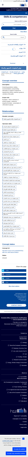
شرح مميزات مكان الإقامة (9, 236)
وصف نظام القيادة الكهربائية (9, 189)
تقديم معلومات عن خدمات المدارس (10, 201)
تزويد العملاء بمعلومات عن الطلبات (10, 177)
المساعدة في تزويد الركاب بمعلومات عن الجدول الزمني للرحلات (11, 229)
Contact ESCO (23, 337)
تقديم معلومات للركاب (8, 157)
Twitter (7, 270)
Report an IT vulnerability (20, 416)
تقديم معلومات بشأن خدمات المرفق (11, 136)
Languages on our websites (20, 418)
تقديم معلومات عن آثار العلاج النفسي (11, 226)
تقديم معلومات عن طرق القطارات (10, 148)
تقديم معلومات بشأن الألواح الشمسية (11, 170)
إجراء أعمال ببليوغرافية (8, 223)
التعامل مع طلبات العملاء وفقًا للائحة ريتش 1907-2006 (12, 133)
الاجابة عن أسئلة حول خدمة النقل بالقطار (12, 167)
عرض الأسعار (6, 139)
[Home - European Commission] (23, 4)
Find (14, 28)
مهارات (23, 71)
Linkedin (7, 278)
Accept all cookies (19, 449)
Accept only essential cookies (16, 453)
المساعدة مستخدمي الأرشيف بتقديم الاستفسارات (11, 161)
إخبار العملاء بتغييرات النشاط (9, 129)
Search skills (13, 34)
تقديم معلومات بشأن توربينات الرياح (10, 145)
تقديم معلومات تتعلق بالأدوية (9, 210)
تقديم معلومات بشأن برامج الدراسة (10, 154)
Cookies (25, 421)
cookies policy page (7, 440)
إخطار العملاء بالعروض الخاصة (9, 204)
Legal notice (24, 427)
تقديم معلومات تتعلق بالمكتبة (9, 164)
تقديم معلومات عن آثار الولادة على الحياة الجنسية (11, 174)
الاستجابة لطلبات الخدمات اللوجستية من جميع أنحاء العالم (13, 214)
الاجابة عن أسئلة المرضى (8, 207)
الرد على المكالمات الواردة (9, 220)
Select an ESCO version (21, 21)
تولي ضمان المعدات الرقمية (9, 186)
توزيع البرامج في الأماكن (8, 192)
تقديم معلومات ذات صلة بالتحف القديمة (11, 183)
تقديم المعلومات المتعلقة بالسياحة (10, 126)
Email (7, 282)
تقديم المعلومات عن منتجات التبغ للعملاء (11, 217)
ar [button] (2, 4)
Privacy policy (23, 424)
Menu (26, 13)
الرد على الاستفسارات (8, 151)
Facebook (8, 274)
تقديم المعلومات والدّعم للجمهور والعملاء (11, 119)
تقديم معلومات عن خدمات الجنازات (10, 198)
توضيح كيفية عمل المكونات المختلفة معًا (11, 180)
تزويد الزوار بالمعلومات (8, 195)
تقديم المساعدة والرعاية (15, 71)
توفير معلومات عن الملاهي (9, 142)
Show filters (23, 31)
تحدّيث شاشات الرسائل (8, 233)
